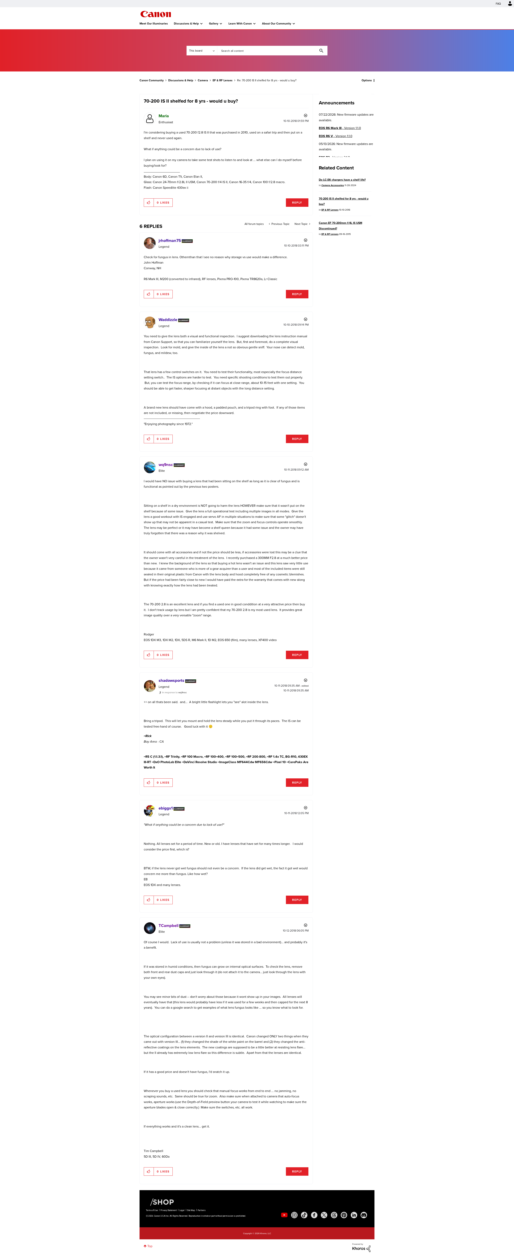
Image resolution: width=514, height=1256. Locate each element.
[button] (313, 595)
